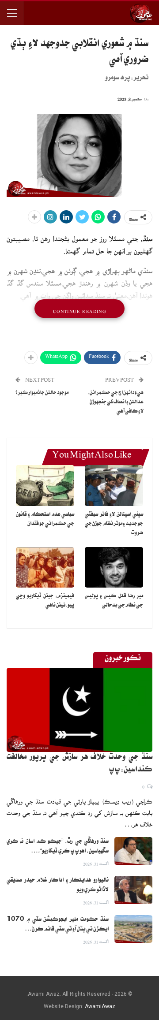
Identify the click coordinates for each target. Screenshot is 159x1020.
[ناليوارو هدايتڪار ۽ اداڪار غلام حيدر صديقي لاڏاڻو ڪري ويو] (133, 890)
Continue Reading (79, 308)
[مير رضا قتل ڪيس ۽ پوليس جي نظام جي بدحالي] (114, 567)
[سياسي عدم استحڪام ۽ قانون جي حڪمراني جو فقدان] (45, 485)
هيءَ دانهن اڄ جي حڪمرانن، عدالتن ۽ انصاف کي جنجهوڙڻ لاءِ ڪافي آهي (116, 402)
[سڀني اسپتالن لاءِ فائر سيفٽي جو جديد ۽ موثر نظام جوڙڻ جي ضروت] (114, 485)
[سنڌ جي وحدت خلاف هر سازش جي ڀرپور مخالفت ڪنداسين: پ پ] (79, 710)
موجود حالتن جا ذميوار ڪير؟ (41, 393)
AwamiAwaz (100, 1006)
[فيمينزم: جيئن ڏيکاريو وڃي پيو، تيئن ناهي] (45, 567)
